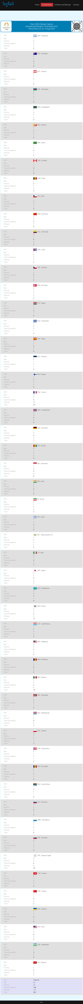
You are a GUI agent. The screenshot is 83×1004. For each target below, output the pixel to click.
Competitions (47, 5)
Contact (76, 5)
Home (37, 5)
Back (41, 1002)
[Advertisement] (41, 15)
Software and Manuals (62, 5)
